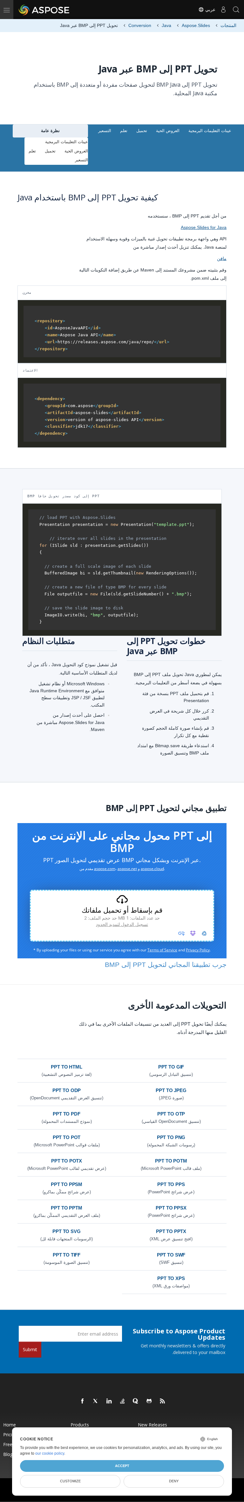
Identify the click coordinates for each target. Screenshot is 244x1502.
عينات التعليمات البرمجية (209, 130)
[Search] (236, 9)
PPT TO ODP (66, 1090)
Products (80, 1425)
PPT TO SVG (66, 1231)
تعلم (123, 130)
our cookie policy (49, 1453)
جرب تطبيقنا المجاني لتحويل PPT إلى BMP (166, 964)
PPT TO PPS (171, 1184)
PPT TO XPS (171, 1278)
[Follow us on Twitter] (96, 1401)
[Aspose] (44, 9)
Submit (30, 1349)
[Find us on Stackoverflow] (123, 1401)
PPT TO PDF (66, 1113)
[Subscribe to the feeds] (163, 1401)
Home (9, 1425)
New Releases (152, 1425)
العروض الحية (168, 130)
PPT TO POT (67, 1137)
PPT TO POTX (66, 1160)
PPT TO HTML (66, 1067)
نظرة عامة (50, 130)
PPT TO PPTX (171, 1231)
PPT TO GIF (171, 1067)
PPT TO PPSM (66, 1184)
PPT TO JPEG (171, 1090)
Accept (122, 1466)
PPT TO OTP (171, 1113)
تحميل (141, 130)
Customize (70, 1481)
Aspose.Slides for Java (204, 227)
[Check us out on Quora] (136, 1401)
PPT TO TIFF (66, 1254)
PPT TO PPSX (171, 1207)
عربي (209, 9)
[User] (223, 9)
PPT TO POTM (171, 1160)
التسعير (104, 130)
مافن (222, 258)
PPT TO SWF (171, 1254)
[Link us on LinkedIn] (109, 1401)
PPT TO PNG (171, 1137)
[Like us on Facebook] (82, 1401)
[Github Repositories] (149, 1401)
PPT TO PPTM (66, 1207)
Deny (174, 1481)
